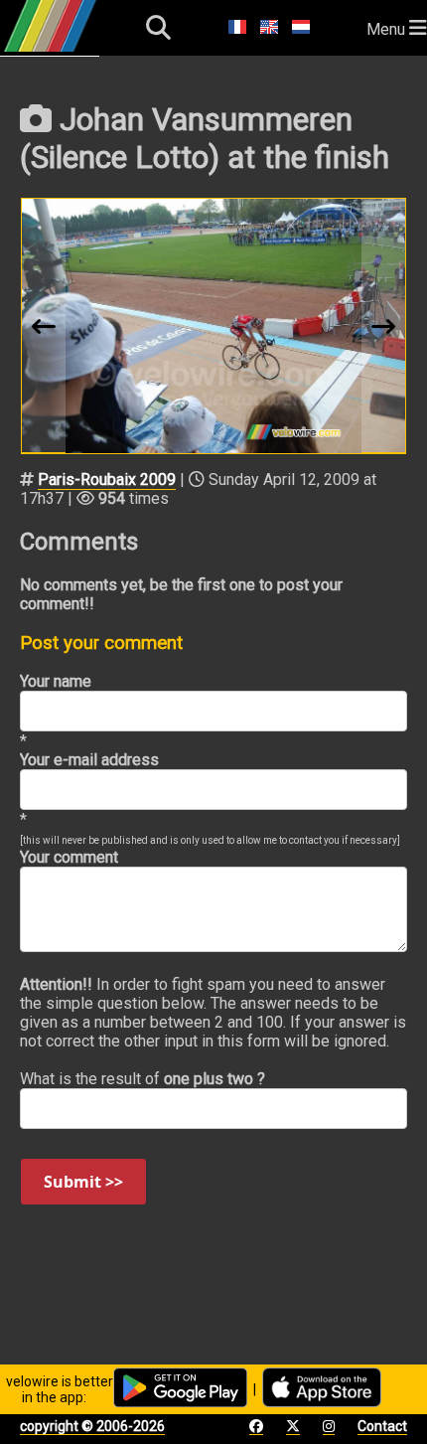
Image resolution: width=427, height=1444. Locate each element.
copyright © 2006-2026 (92, 1426)
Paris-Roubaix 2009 (107, 479)
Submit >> (83, 1182)
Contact (382, 1426)
